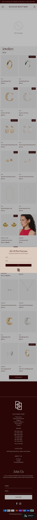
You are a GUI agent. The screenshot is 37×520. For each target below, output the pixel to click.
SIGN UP (18, 265)
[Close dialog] (36, 248)
